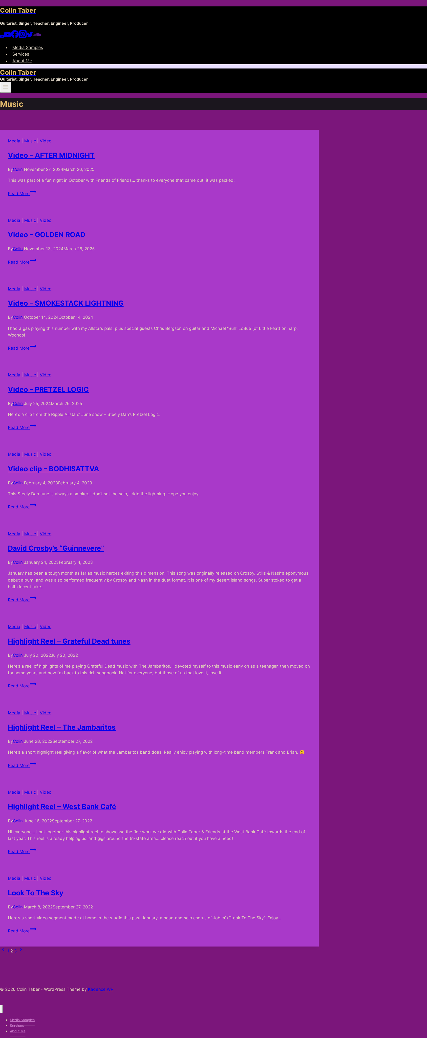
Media (14, 140)
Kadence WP (100, 989)
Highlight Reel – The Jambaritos (62, 727)
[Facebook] (15, 36)
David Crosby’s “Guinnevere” (56, 548)
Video (45, 140)
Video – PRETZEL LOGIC (48, 389)
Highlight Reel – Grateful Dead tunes (69, 641)
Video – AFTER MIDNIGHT (51, 155)
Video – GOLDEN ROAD (46, 234)
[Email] (2, 36)
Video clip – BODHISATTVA (53, 469)
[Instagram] (23, 36)
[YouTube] (7, 36)
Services (20, 54)
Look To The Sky (35, 893)
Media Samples (27, 47)
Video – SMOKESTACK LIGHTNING (66, 303)
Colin (18, 169)
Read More (22, 193)
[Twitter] (30, 36)
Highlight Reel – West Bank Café (62, 806)
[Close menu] (1, 1009)
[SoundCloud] (37, 36)
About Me (22, 60)
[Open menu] (5, 87)
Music (30, 140)
